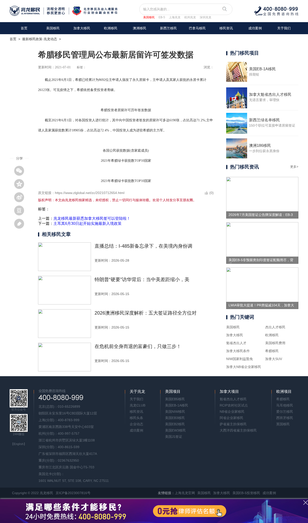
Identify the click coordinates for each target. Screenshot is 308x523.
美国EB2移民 (175, 424)
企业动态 (136, 424)
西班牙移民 (284, 418)
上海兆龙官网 (185, 493)
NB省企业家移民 (232, 411)
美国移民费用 (275, 343)
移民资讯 (226, 28)
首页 (24, 28)
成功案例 (255, 28)
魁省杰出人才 (236, 343)
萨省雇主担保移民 (233, 424)
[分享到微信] (21, 171)
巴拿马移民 (197, 28)
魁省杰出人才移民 (233, 399)
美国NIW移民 (175, 411)
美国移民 (149, 17)
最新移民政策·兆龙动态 (39, 39)
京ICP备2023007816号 (73, 493)
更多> (294, 166)
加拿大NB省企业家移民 (243, 367)
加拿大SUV (273, 359)
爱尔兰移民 (284, 411)
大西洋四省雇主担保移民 (238, 430)
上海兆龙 (174, 17)
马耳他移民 (284, 405)
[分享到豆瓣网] (21, 210)
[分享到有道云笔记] (21, 224)
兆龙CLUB (137, 405)
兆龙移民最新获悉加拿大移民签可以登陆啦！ (91, 218)
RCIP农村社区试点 (234, 405)
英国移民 (283, 424)
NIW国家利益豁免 (239, 359)
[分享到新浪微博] (21, 197)
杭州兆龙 (190, 17)
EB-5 (162, 17)
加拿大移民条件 (238, 351)
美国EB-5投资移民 (246, 493)
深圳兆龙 (205, 17)
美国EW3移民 (175, 430)
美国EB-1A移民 (176, 405)
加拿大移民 (81, 28)
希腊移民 (272, 351)
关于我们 (284, 28)
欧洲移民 (272, 335)
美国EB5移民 (175, 399)
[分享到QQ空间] (21, 184)
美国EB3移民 (175, 418)
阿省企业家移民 (231, 418)
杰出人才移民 (275, 327)
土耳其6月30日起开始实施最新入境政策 (87, 223)
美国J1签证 (173, 437)
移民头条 (136, 418)
